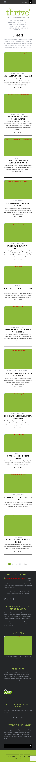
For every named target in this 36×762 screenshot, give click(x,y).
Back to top (18, 758)
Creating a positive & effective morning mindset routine (18, 161)
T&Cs (21, 754)
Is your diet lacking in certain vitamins (18, 457)
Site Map (9, 754)
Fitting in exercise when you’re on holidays (18, 541)
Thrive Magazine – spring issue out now (18, 657)
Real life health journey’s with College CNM (18, 247)
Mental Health (17, 371)
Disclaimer (15, 754)
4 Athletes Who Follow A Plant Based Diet (18, 289)
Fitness (14, 201)
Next (25, 564)
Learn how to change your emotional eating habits (18, 417)
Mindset (13, 73)
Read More (18, 87)
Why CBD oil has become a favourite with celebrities (18, 330)
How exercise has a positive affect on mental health (18, 374)
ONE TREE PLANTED (18, 734)
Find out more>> (8, 682)
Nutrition (20, 73)
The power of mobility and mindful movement (18, 204)
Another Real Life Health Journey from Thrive (18, 498)
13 (20, 564)
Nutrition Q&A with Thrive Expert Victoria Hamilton (18, 118)
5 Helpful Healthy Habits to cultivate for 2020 (18, 77)
